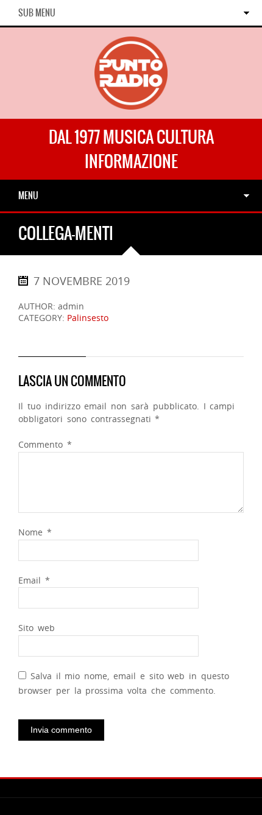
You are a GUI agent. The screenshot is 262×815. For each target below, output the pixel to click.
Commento (45, 444)
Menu (28, 195)
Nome (35, 532)
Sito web (36, 627)
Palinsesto (87, 317)
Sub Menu (36, 12)
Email (34, 580)
